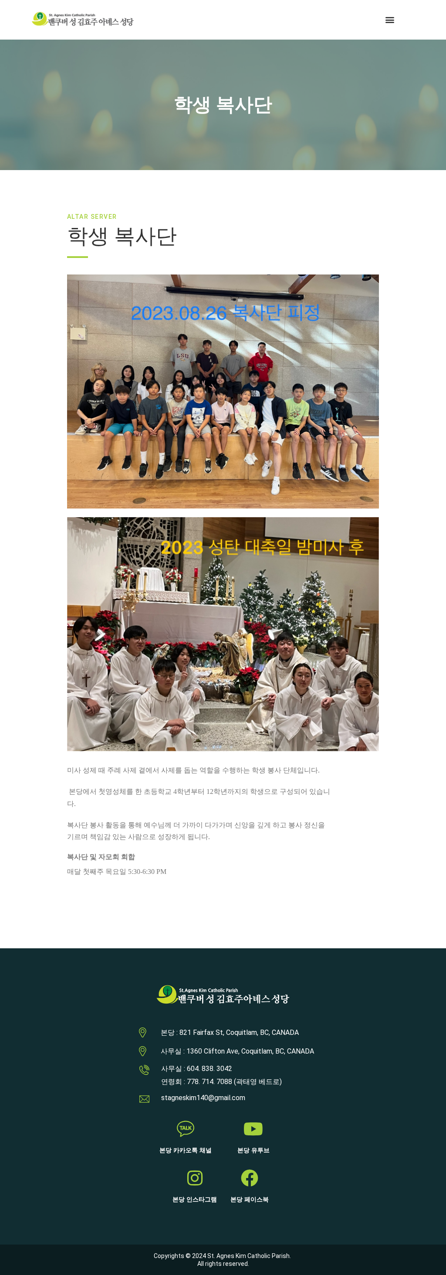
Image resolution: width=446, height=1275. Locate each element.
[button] (390, 20)
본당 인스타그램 (194, 1199)
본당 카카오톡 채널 (185, 1150)
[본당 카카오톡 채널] (185, 1129)
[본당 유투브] (253, 1129)
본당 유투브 (253, 1150)
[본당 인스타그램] (194, 1178)
